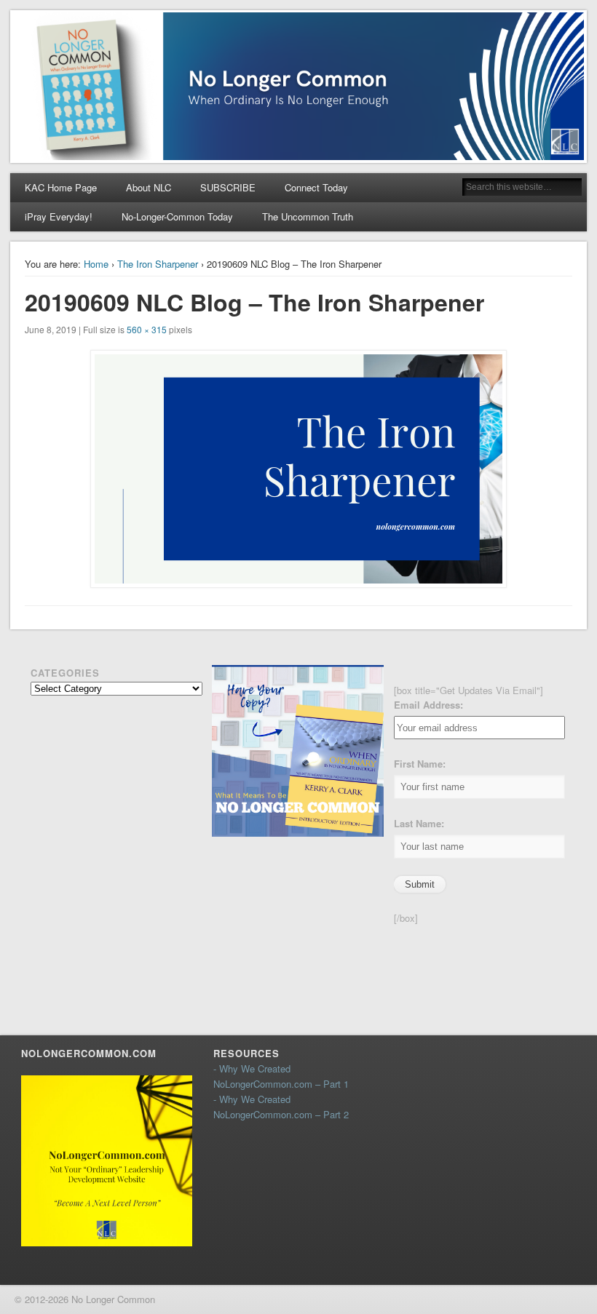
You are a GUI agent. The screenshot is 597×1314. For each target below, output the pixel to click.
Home (96, 264)
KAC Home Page (61, 187)
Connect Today (316, 187)
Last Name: (419, 823)
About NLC (148, 187)
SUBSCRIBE (228, 187)
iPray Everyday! (58, 216)
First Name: (420, 764)
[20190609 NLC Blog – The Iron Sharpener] (298, 469)
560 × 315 (147, 329)
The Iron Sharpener (157, 264)
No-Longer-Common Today (177, 216)
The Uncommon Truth (307, 216)
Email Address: (428, 705)
